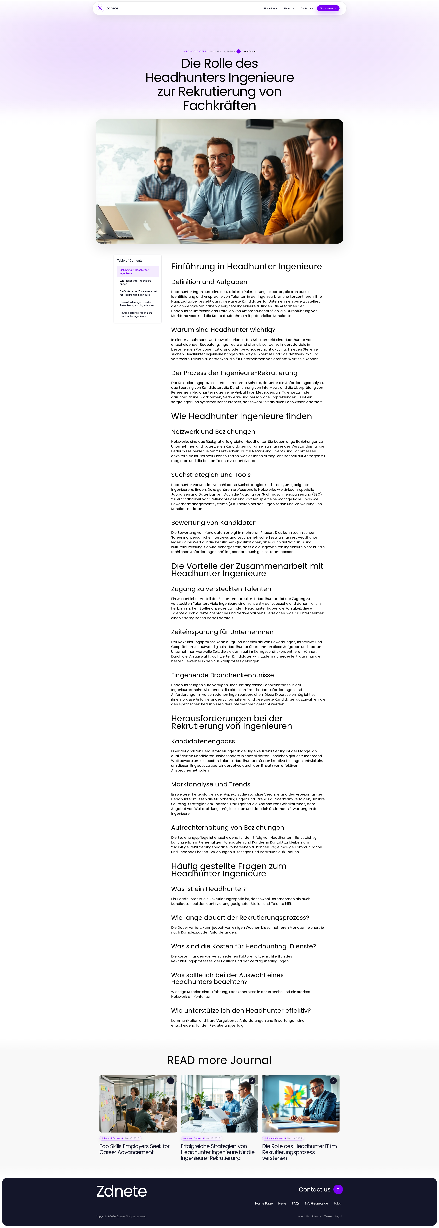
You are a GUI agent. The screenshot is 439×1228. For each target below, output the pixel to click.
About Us (303, 1216)
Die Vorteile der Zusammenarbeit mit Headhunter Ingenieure (138, 293)
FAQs (296, 1203)
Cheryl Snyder (249, 51)
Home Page (264, 1203)
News (282, 1203)
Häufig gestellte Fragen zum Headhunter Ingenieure (136, 314)
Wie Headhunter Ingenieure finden (135, 282)
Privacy (316, 1216)
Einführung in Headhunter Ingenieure (134, 271)
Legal (338, 1216)
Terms (328, 1216)
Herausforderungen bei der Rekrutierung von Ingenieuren (137, 304)
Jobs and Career (194, 51)
